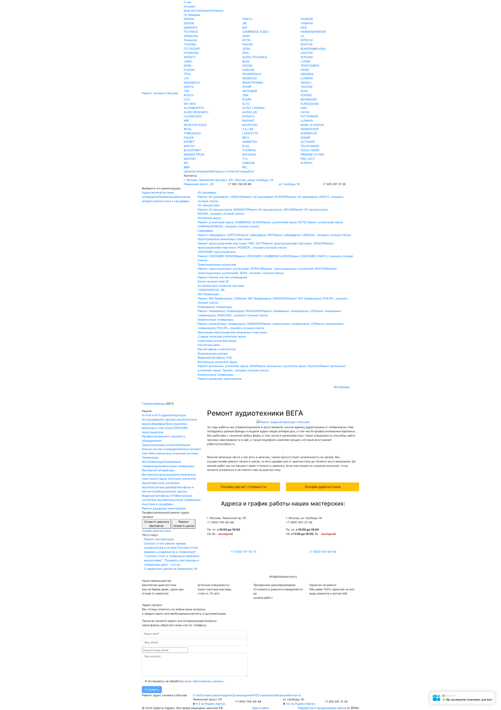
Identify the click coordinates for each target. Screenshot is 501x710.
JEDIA (246, 48)
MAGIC (215, 289)
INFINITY (190, 57)
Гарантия (208, 10)
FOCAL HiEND (310, 150)
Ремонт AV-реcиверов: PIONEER (264, 196)
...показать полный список (226, 213)
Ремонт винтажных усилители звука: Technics (287, 366)
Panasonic (190, 40)
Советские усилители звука (217, 340)
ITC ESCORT (192, 48)
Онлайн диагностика (156, 530)
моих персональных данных (204, 681)
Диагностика (193, 10)
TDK (186, 91)
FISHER (189, 137)
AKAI (245, 52)
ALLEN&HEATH (194, 107)
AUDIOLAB (249, 112)
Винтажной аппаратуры (158, 470)
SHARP (247, 86)
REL (186, 163)
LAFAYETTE (250, 133)
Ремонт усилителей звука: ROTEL (284, 222)
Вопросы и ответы (224, 171)
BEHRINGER (309, 99)
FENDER (306, 95)
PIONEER (307, 19)
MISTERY (190, 158)
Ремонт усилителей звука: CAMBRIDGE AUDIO (229, 222)
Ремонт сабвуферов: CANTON (218, 235)
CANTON (307, 52)
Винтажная (288, 396)
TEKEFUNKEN (310, 65)
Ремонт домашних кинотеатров (219, 378)
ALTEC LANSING (253, 107)
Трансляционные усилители (217, 264)
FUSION (189, 69)
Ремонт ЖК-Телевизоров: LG (217, 298)
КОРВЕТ (189, 141)
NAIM (187, 65)
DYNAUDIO (191, 52)
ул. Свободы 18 (289, 184)
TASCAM (306, 86)
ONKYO (247, 19)
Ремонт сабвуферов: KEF (256, 235)
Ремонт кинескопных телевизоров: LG (287, 323)
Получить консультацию (337, 396)
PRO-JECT (308, 158)
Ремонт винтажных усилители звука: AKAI (227, 366)
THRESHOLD (192, 133)
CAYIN (305, 112)
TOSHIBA (190, 44)
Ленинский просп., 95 (199, 184)
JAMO (188, 61)
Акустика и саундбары (173, 201)
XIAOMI (247, 65)
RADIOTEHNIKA (252, 82)
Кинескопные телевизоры (215, 319)
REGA (187, 129)
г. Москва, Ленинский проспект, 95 (208, 180)
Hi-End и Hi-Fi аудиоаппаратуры (164, 415)
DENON (189, 23)
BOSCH (189, 95)
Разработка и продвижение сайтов (322, 708)
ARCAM (189, 19)
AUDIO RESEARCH (196, 112)
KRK (186, 120)
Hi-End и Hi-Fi (156, 396)
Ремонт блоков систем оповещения (222, 277)
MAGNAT (248, 120)
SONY (246, 36)
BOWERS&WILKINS (313, 48)
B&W (187, 167)
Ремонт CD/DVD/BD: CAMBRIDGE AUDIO (262, 256)
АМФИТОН (249, 141)
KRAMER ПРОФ (194, 154)
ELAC (246, 146)
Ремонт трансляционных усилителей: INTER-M (230, 268)
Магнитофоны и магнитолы (217, 349)
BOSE (246, 61)
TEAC (187, 74)
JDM (245, 95)
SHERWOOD (309, 133)
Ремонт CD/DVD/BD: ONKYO (308, 256)
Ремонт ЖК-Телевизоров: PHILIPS (310, 298)
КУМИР (306, 137)
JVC (186, 78)
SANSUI (306, 82)
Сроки (218, 10)
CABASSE (248, 163)
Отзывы (242, 171)
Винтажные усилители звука (217, 362)
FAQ (254, 695)
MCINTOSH (250, 125)
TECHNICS (191, 31)
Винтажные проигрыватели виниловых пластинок (232, 332)
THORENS (249, 150)
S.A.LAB (247, 129)
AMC (304, 107)
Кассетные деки (209, 344)
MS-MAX (190, 103)
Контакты (294, 695)
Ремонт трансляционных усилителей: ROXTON (294, 268)
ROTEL (246, 40)
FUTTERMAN (309, 116)
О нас (187, 2)
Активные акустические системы (221, 285)
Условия (189, 6)
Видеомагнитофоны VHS (215, 357)
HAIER (305, 69)
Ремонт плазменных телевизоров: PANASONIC (230, 311)
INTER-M (307, 40)
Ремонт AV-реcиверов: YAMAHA (220, 196)
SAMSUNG (191, 36)
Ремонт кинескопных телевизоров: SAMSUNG (229, 323)
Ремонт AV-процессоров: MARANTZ (222, 209)
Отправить (151, 689)
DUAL (304, 91)
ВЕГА (245, 137)
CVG (187, 99)
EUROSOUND (310, 103)
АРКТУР (189, 146)
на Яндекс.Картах (210, 703)
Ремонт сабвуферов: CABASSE (294, 235)
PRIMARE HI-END (312, 154)
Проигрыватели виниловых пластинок (224, 239)
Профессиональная (203, 396)
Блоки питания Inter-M (213, 281)
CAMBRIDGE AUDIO (255, 31)
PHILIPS (247, 44)
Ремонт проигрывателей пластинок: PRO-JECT (230, 243)
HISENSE (248, 69)
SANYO (189, 86)
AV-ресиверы (207, 192)
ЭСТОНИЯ (308, 141)
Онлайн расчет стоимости (243, 487)
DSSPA (246, 99)
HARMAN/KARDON (313, 31)
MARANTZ (191, 27)
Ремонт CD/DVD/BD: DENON (216, 256)
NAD (304, 27)
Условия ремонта (212, 695)
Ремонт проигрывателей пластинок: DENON (293, 243)
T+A (245, 158)
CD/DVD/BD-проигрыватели (217, 251)
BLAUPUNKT (192, 150)
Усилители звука (209, 218)
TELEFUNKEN (310, 146)
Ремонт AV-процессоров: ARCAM (270, 209)
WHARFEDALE (251, 74)
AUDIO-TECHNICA (254, 57)
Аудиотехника (151, 192)
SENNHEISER (309, 129)
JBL (244, 23)
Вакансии (281, 695)
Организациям (201, 171)
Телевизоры (167, 196)
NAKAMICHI (192, 82)
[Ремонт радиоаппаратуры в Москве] (283, 421)
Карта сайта (260, 708)
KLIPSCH (306, 163)
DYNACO (248, 116)
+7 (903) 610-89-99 (322, 551)
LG (302, 36)
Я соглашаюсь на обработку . (184, 681)
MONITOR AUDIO (195, 125)
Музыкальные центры (213, 353)
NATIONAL (249, 154)
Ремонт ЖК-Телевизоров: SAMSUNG (262, 298)
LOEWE (306, 61)
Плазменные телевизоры (215, 306)
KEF (244, 27)
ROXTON (306, 44)
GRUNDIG (307, 74)
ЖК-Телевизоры (209, 294)
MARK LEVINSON (312, 125)
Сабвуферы (205, 230)
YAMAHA (307, 23)
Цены (187, 171)
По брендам (192, 14)
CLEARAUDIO (193, 116)
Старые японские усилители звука (222, 336)
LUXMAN (307, 78)
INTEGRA (307, 57)
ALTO (246, 103)
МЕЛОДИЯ (249, 91)
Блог (251, 171)
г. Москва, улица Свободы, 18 (252, 180)
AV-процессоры (209, 205)
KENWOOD (249, 78)
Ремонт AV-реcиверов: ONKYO (308, 196)
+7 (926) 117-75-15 (243, 551)
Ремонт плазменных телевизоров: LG (287, 311)
